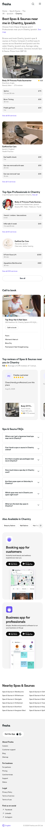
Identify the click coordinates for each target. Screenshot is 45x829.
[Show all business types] (41, 525)
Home (4, 11)
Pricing (4, 771)
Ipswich (10, 14)
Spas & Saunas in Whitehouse (13, 695)
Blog (4, 753)
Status (4, 782)
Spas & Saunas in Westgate (12, 699)
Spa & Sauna (15, 11)
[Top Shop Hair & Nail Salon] (21, 322)
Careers (5, 746)
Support (5, 778)
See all (22, 278)
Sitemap (5, 757)
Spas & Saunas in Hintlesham (12, 703)
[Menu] (40, 4)
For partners (6, 767)
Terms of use (7, 800)
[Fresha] (6, 4)
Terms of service (8, 796)
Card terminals (7, 775)
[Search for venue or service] (33, 4)
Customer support (8, 750)
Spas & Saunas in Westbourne (13, 692)
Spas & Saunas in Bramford (11, 707)
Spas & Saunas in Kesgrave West (14, 710)
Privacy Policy (7, 792)
